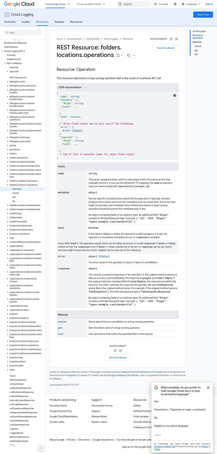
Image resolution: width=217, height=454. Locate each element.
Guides (26, 21)
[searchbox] (23, 32)
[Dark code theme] (174, 95)
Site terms (84, 439)
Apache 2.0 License (77, 375)
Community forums (102, 405)
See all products (58, 405)
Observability (92, 39)
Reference (42, 21)
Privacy (71, 439)
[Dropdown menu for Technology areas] (70, 4)
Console (163, 4)
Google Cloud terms (103, 439)
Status (77, 130)
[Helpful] (171, 38)
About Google (57, 439)
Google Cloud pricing (60, 411)
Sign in (209, 4)
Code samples (141, 416)
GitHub (137, 405)
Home (60, 39)
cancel (62, 321)
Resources (76, 21)
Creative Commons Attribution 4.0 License (141, 372)
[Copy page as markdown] (129, 55)
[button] (22, 51)
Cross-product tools (89, 4)
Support (96, 411)
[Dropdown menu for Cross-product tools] (105, 4)
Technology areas (55, 4)
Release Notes (99, 416)
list (60, 333)
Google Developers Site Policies (123, 375)
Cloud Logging (22, 14)
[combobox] (134, 4)
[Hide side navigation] (40, 447)
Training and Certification (146, 427)
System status (99, 422)
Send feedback (166, 47)
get (60, 327)
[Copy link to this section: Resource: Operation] (98, 70)
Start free (203, 14)
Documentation (74, 39)
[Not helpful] (176, 38)
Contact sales (57, 422)
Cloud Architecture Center (147, 422)
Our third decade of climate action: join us (139, 439)
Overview (9, 21)
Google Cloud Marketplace (64, 416)
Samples (59, 21)
